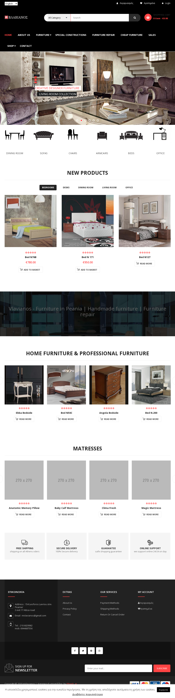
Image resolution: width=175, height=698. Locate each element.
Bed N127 (144, 257)
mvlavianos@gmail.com (34, 615)
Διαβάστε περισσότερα (87, 694)
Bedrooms (48, 187)
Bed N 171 (88, 257)
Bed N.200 (151, 412)
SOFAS (44, 153)
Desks (66, 187)
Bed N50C (66, 412)
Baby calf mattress (66, 508)
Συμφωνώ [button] (163, 689)
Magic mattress (151, 508)
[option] (30, 235)
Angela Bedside (108, 412)
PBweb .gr (72, 683)
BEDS (131, 153)
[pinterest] (91, 650)
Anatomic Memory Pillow (24, 508)
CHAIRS (73, 153)
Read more (146, 263)
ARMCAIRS (102, 153)
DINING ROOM (14, 153)
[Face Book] (74, 650)
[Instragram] (99, 650)
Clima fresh (109, 508)
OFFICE (160, 153)
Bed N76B (30, 257)
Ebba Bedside (24, 412)
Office (129, 187)
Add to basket (32, 269)
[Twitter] (83, 650)
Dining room (85, 187)
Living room (109, 187)
